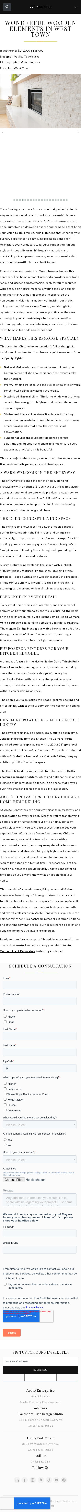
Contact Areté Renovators (17, 951)
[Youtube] (56, 1480)
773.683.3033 (40, 7)
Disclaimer (69, 1500)
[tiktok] (49, 1480)
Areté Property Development (40, 1402)
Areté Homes (40, 1396)
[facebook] (24, 1480)
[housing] (41, 1480)
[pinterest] (64, 1480)
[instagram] (32, 1480)
